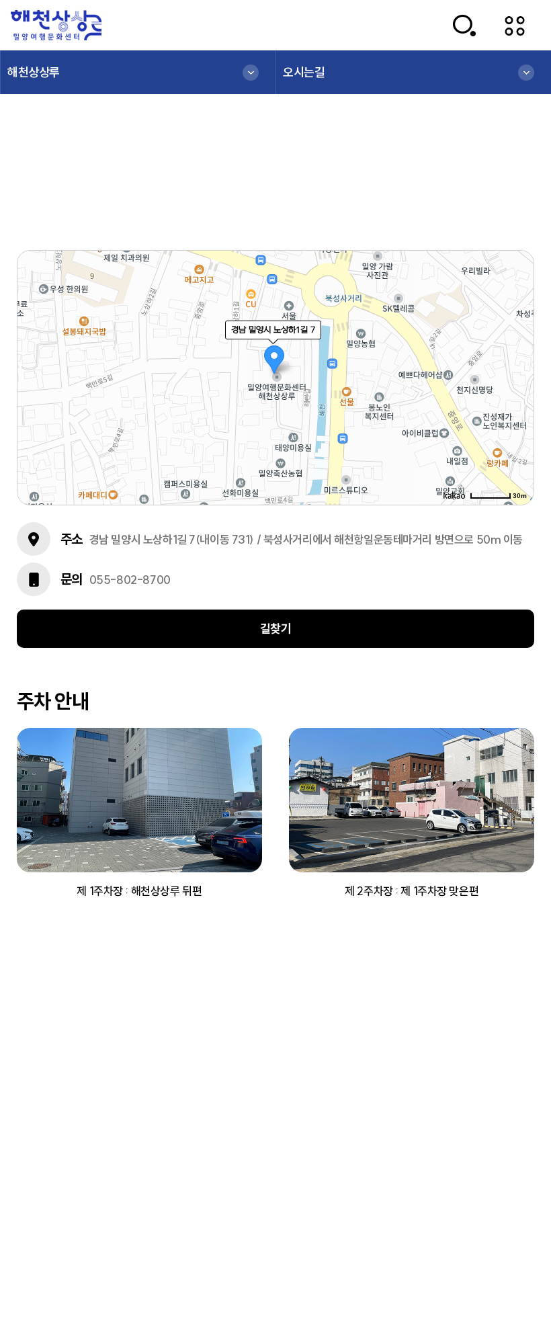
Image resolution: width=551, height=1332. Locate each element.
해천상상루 (33, 72)
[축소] (517, 375)
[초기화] (517, 401)
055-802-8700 (130, 580)
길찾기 (276, 628)
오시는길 (304, 72)
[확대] (517, 353)
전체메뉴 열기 (515, 25)
